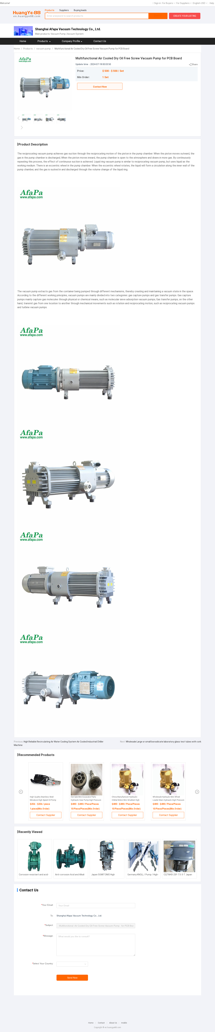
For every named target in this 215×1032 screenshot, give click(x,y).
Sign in (157, 3)
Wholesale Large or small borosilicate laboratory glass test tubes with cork (163, 741)
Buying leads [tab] (80, 10)
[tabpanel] (106, 16)
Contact (101, 1023)
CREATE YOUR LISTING (184, 16)
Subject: (49, 925)
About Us (113, 1023)
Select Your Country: (42, 963)
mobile (124, 1023)
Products (28, 48)
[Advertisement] (107, 1006)
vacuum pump (43, 48)
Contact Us (99, 41)
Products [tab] (49, 10)
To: (51, 915)
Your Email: (47, 905)
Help (212, 3)
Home (23, 41)
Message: (48, 936)
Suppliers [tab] (64, 10)
